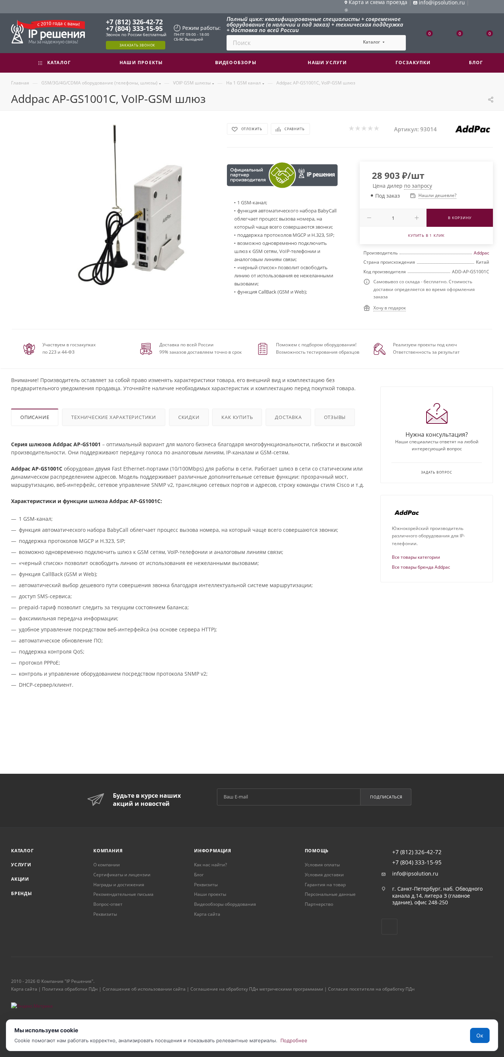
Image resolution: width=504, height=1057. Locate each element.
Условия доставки (324, 874)
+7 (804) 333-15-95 (134, 28)
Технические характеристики (113, 417)
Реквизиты (105, 914)
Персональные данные (330, 894)
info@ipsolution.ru (415, 873)
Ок (479, 1035)
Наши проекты (210, 894)
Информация (212, 851)
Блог (199, 874)
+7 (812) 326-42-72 (134, 21)
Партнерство (319, 904)
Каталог (22, 851)
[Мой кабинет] (489, 7)
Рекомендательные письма (123, 894)
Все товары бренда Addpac (421, 567)
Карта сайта (207, 914)
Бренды (21, 893)
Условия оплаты (322, 865)
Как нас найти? (210, 865)
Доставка (288, 417)
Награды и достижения (118, 884)
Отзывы (335, 417)
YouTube (389, 927)
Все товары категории (416, 557)
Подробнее (293, 1040)
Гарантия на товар (325, 884)
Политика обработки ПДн (70, 989)
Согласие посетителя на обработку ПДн (371, 989)
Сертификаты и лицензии (122, 874)
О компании (106, 865)
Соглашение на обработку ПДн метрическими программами (256, 989)
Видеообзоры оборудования (225, 904)
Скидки (189, 417)
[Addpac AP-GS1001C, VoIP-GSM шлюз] (132, 205)
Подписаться (386, 797)
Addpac (481, 253)
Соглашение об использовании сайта (144, 989)
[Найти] (397, 43)
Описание (34, 417)
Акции (20, 879)
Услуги (21, 865)
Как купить (237, 417)
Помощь (317, 851)
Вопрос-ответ (107, 904)
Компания (107, 851)
